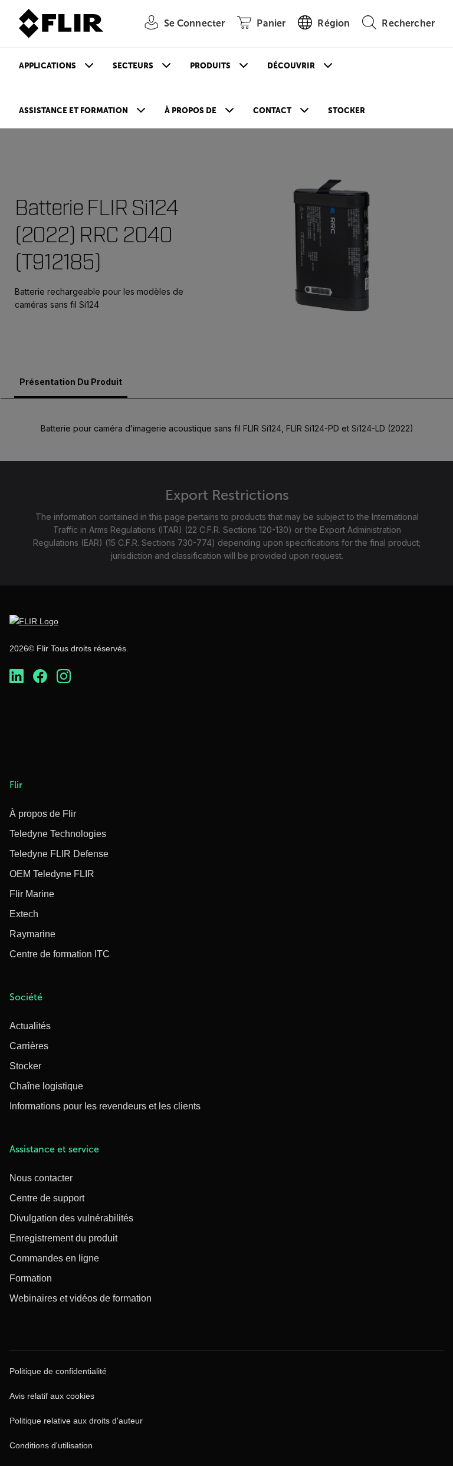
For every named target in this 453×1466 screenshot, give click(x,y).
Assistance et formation (73, 110)
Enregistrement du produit (63, 1238)
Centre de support (46, 1198)
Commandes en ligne (54, 1258)
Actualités (30, 1026)
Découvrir (291, 65)
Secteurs (133, 65)
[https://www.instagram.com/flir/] (64, 676)
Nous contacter (41, 1178)
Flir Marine (31, 894)
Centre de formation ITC (59, 954)
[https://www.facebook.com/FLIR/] (40, 676)
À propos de (190, 110)
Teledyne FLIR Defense (59, 854)
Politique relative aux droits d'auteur (76, 1420)
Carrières (28, 1046)
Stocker (346, 110)
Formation (30, 1278)
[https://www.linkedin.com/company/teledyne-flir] (16, 676)
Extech (23, 914)
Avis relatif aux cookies (51, 1396)
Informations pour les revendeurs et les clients (105, 1106)
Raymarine (32, 934)
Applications (47, 65)
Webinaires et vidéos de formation (80, 1298)
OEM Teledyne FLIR (51, 874)
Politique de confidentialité (58, 1371)
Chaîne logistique (46, 1086)
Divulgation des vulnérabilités (71, 1218)
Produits (210, 65)
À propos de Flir (42, 814)
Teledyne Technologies (57, 834)
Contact (272, 110)
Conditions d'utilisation (51, 1445)
